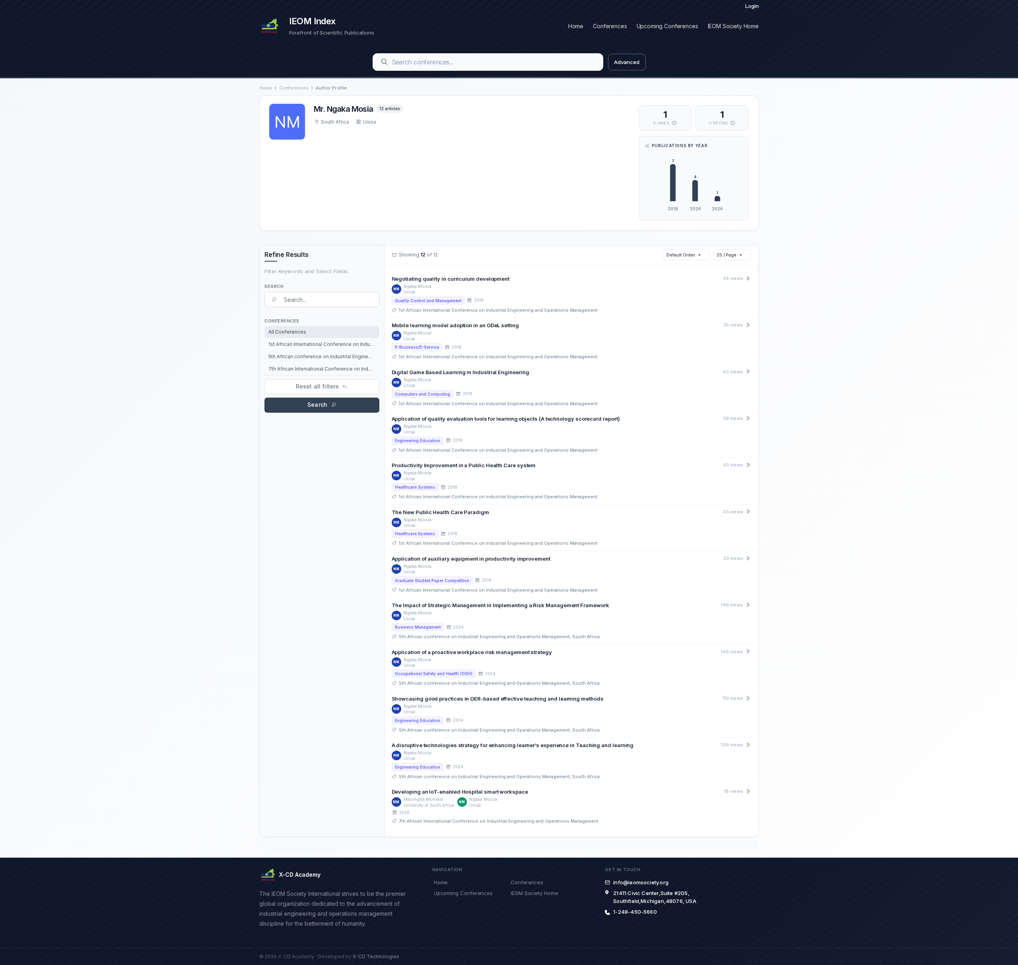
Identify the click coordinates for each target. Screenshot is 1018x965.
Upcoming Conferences (667, 26)
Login (752, 6)
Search (317, 404)
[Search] (384, 62)
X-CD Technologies (376, 956)
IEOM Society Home (733, 26)
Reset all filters (317, 386)
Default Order (680, 255)
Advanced (626, 62)
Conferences (610, 26)
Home (575, 26)
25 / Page (726, 255)
